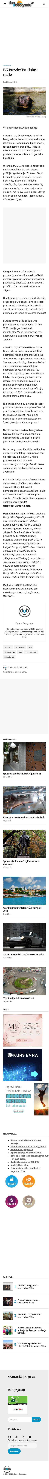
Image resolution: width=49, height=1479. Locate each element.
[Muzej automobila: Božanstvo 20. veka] (24, 937)
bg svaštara (20, 647)
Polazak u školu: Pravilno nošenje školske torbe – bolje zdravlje (32, 1330)
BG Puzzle (7, 66)
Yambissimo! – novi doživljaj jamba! (28, 1146)
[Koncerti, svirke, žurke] (11, 1201)
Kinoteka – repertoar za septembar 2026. (29, 1316)
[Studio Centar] (17, 1400)
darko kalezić (10, 652)
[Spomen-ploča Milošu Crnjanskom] (24, 756)
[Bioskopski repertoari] (11, 1181)
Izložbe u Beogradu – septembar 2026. (28, 1287)
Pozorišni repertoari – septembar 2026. (28, 1301)
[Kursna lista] (22, 1030)
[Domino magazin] (17, 1409)
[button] (4, 3)
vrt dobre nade (31, 652)
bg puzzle (8, 647)
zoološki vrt (9, 657)
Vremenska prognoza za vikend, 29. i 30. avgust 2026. (32, 1345)
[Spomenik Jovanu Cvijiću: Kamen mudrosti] (24, 844)
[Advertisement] (24, 33)
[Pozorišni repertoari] (28, 1181)
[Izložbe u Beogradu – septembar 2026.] (8, 1286)
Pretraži (36, 1419)
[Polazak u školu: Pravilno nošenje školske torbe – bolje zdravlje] (8, 1330)
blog (30, 647)
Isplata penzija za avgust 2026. (26, 1152)
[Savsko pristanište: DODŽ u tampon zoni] (24, 891)
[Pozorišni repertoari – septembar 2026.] (8, 1301)
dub (20, 652)
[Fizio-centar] (26, 1099)
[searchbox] (20, 1419)
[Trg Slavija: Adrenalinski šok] (24, 981)
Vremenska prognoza (21, 1149)
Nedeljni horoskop (19, 1165)
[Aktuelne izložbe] (28, 1201)
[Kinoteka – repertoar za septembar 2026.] (8, 1315)
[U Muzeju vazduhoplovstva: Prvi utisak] (24, 800)
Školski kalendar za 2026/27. (24, 1162)
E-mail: (34, 1440)
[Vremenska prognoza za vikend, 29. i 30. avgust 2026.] (8, 1344)
